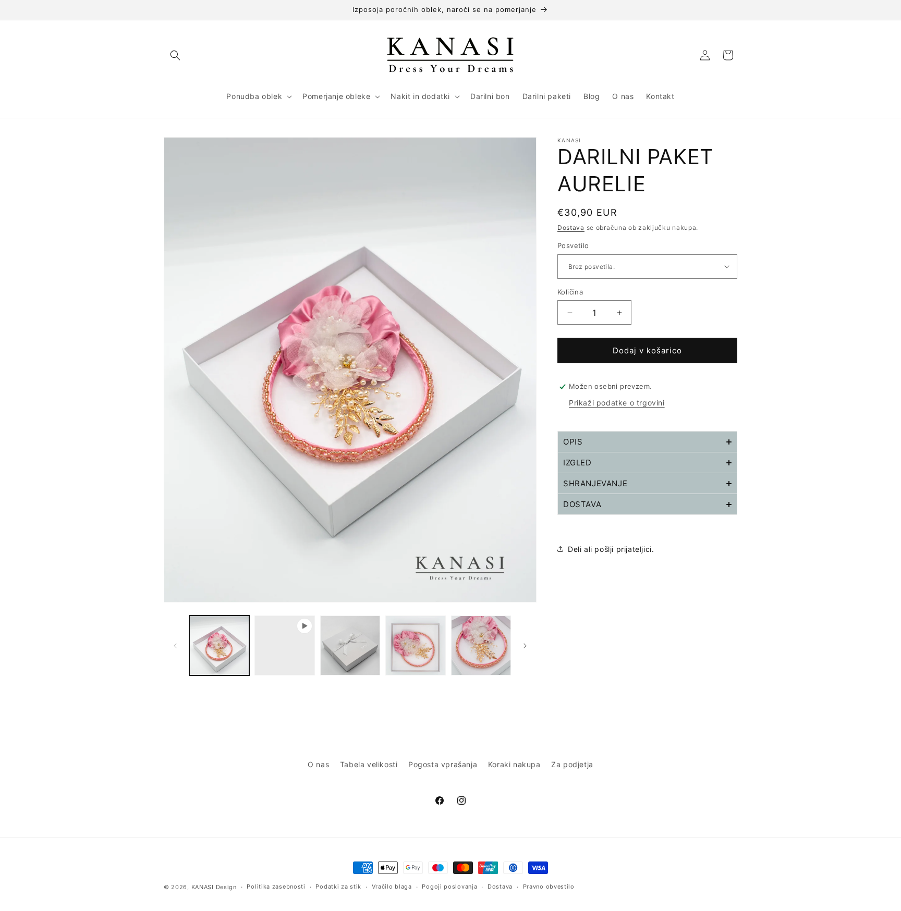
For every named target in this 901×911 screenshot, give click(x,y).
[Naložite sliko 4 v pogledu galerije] (481, 645)
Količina (570, 292)
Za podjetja (572, 764)
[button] (175, 55)
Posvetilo (573, 245)
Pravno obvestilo (549, 886)
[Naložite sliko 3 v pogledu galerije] (415, 645)
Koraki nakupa (514, 764)
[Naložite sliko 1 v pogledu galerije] (219, 645)
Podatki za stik (338, 886)
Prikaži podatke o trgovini (617, 402)
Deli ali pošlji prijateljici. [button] (611, 548)
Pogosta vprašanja (442, 764)
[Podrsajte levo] (175, 645)
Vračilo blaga (392, 886)
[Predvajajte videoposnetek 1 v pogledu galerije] (284, 645)
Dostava (571, 227)
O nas (318, 764)
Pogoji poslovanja (449, 886)
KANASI (202, 887)
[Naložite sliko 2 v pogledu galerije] (350, 645)
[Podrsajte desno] (525, 645)
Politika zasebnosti (276, 886)
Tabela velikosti (369, 764)
